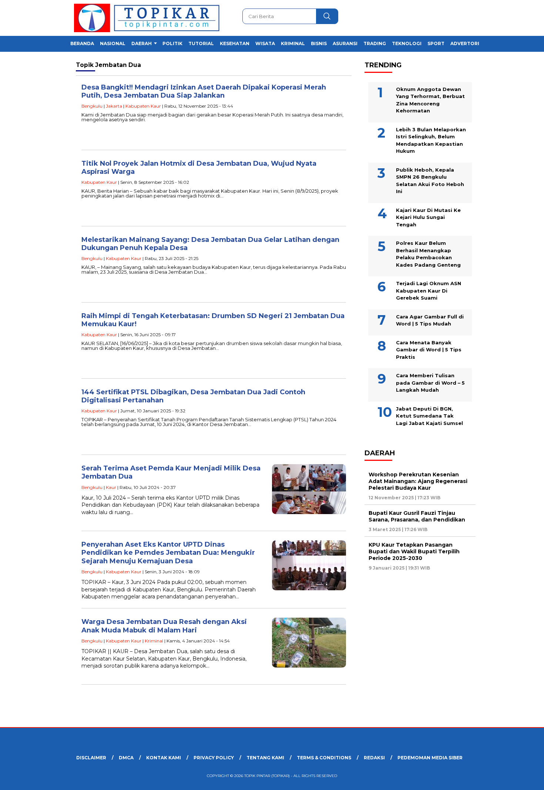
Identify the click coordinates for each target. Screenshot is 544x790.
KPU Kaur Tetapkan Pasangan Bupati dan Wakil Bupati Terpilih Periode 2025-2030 (414, 551)
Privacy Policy (214, 757)
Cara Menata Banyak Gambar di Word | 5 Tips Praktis (428, 349)
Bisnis (319, 43)
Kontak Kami (163, 757)
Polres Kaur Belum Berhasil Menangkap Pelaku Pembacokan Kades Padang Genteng (428, 254)
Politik (172, 43)
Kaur (111, 487)
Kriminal (293, 43)
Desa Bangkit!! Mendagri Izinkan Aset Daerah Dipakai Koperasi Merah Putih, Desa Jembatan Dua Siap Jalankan (203, 91)
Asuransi (345, 43)
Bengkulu (92, 106)
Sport (435, 43)
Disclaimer (91, 757)
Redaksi (374, 757)
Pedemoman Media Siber (430, 757)
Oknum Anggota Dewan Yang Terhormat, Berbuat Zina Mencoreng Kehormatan (430, 100)
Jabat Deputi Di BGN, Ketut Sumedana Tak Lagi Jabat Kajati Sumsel (429, 415)
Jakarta (114, 106)
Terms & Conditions (324, 757)
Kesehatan (234, 43)
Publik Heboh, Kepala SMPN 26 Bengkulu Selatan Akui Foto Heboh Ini (430, 180)
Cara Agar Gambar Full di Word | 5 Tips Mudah (430, 320)
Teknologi (407, 43)
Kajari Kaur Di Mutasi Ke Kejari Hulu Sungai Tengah (428, 217)
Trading (374, 43)
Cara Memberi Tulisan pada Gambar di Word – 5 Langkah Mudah (430, 382)
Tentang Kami (265, 757)
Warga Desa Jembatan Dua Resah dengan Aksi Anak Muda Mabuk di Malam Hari (164, 626)
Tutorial (201, 43)
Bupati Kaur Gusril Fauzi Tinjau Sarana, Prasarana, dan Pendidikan (417, 516)
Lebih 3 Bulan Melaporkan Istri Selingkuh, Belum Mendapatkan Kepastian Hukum (431, 140)
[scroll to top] (521, 778)
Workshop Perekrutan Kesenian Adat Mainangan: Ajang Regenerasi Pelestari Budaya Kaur (418, 481)
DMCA (126, 757)
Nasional (112, 43)
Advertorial (468, 43)
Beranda (82, 43)
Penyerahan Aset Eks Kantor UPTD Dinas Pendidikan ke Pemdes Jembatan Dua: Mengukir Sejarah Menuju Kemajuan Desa (168, 552)
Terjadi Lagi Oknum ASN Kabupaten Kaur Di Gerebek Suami (428, 290)
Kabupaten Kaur (143, 106)
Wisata (265, 43)
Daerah (141, 43)
